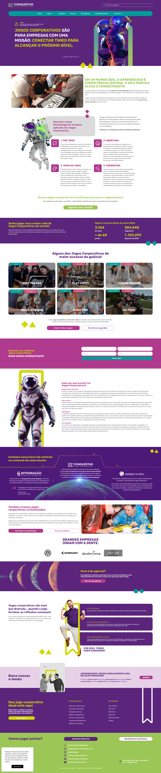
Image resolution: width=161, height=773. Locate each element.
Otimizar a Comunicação (76, 717)
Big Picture (112, 712)
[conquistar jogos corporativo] (65, 762)
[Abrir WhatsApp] (156, 768)
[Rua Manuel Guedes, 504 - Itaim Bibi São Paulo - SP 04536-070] (120, 761)
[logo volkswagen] (48, 553)
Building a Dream (114, 717)
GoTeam (111, 720)
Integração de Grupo (75, 712)
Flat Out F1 (112, 709)
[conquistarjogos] (65, 752)
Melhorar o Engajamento (76, 715)
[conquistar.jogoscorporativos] (65, 755)
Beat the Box (113, 706)
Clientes (73, 13)
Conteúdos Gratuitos (101, 13)
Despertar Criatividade (76, 723)
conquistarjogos (72, 752)
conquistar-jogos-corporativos (77, 759)
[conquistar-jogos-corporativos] (65, 759)
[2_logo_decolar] (91, 553)
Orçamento (117, 13)
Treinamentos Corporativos (77, 720)
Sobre (40, 13)
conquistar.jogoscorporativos (77, 755)
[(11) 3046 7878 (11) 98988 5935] (65, 745)
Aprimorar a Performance (77, 706)
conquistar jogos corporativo (77, 762)
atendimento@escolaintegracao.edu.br (80, 749)
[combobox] (127, 5)
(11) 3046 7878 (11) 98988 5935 (77, 745)
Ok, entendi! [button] (17, 766)
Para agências (85, 13)
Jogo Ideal (62, 13)
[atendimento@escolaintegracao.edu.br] (65, 749)
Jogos (49, 13)
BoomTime (112, 715)
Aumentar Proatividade (76, 709)
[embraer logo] (69, 553)
